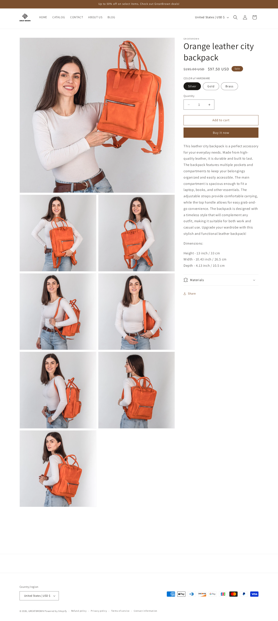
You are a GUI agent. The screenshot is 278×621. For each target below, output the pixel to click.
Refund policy (79, 610)
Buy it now (221, 133)
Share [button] (192, 294)
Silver (192, 86)
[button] (235, 17)
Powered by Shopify (56, 611)
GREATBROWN (36, 611)
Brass (229, 86)
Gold (211, 86)
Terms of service (120, 610)
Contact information (145, 610)
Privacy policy (99, 610)
